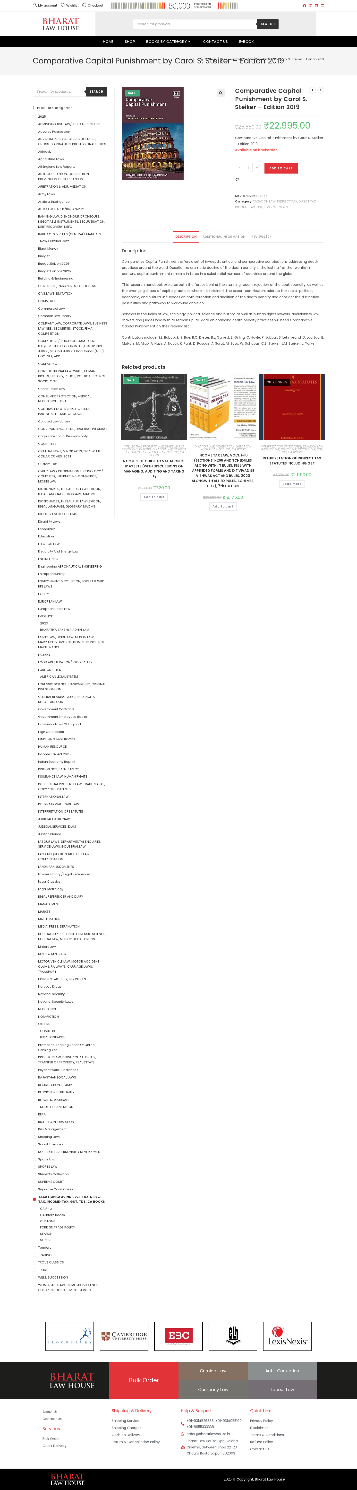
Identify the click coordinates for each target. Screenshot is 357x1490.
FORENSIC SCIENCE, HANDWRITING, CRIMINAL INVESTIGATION (72, 687)
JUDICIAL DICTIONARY (54, 819)
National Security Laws (55, 1001)
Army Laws (46, 194)
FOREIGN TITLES (49, 669)
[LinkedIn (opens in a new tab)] (316, 5)
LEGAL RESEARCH (53, 1037)
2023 (44, 623)
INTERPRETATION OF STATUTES (281, 446)
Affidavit (44, 151)
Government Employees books (62, 716)
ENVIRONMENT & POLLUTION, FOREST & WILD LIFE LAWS (71, 584)
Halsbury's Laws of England (59, 724)
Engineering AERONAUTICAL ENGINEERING (70, 566)
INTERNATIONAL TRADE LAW (58, 804)
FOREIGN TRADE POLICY (57, 1227)
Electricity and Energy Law (58, 551)
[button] (221, 93)
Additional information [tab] (224, 237)
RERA (42, 1114)
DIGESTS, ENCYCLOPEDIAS (57, 514)
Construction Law (51, 388)
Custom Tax (47, 464)
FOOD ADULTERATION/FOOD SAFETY (65, 662)
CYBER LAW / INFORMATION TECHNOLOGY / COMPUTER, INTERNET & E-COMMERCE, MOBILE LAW (70, 476)
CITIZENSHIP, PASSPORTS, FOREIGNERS (67, 286)
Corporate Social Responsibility (63, 436)
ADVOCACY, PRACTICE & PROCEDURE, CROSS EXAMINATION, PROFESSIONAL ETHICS (72, 141)
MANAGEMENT (49, 904)
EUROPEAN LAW (50, 601)
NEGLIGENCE (47, 1009)
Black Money (48, 248)
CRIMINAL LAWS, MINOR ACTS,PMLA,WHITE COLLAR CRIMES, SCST (69, 454)
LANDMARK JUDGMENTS (56, 866)
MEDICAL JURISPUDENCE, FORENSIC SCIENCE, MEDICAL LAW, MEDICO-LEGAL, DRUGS (72, 936)
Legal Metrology (50, 889)
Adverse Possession (54, 131)
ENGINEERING (48, 559)
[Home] (202, 59)
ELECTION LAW (49, 544)
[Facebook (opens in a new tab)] (304, 5)
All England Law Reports (56, 166)
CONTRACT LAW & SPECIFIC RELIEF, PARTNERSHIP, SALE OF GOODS (64, 411)
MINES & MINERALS (52, 954)
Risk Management (52, 1129)
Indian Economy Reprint (56, 761)
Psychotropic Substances (58, 1070)
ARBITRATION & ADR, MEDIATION (62, 186)
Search (268, 24)
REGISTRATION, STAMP (55, 1085)
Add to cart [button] (154, 497)
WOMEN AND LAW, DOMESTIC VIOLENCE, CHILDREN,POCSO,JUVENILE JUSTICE (68, 1287)
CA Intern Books (52, 1215)
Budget (44, 256)
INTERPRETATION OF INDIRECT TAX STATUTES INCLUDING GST (292, 461)
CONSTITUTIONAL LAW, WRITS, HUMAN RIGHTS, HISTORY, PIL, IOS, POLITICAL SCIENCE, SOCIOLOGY (72, 376)
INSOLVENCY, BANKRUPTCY (58, 769)
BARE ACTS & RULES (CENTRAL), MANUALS (69, 234)
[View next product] (320, 90)
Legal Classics (49, 881)
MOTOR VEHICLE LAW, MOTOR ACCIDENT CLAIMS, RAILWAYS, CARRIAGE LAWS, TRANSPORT (68, 966)
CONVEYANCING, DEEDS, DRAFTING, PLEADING (72, 429)
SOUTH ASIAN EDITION (56, 1106)
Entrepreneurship (52, 573)
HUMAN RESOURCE (52, 746)
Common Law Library (54, 316)
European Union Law (54, 608)
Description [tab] (186, 237)
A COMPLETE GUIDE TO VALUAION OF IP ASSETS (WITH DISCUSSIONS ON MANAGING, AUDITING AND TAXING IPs (154, 469)
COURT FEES (47, 443)
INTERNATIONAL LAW (53, 796)
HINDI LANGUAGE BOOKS (56, 739)
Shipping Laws (49, 1136)
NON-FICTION (48, 1016)
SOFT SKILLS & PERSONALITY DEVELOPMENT (70, 1151)
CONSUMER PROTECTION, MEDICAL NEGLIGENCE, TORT (64, 399)
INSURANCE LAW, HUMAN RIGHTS (62, 776)
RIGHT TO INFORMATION (56, 1122)
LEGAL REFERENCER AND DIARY (60, 896)
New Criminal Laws (54, 241)
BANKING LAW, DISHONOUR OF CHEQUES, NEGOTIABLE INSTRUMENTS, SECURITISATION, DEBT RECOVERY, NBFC (71, 221)
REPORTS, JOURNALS (53, 1099)
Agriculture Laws (51, 159)
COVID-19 (47, 1031)
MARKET (44, 911)
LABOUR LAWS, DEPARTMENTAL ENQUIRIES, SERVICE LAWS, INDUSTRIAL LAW (70, 844)
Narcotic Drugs (49, 986)
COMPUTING (47, 363)
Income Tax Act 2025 (54, 754)
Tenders (44, 1247)
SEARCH (46, 1233)
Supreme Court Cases (55, 1189)
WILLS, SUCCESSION (53, 1277)
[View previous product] (312, 90)
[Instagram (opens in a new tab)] (311, 5)
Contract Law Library (54, 421)
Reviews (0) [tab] (261, 237)
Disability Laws (49, 521)
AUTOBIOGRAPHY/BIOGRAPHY (61, 209)
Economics (47, 529)
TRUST (43, 1270)
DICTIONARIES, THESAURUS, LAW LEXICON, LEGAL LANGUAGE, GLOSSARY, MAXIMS (69, 491)
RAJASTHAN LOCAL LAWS (57, 1077)
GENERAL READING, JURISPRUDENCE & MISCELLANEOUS (66, 699)
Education (46, 536)
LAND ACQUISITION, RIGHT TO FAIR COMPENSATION (63, 856)
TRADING (44, 1255)
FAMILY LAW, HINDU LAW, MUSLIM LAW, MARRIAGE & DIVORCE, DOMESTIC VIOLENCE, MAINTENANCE (71, 642)
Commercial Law (51, 308)
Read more (292, 484)
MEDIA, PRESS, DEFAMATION (59, 926)
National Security (51, 994)
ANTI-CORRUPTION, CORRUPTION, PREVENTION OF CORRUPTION (64, 176)
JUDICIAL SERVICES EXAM (57, 826)
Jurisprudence (49, 834)
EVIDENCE (45, 616)
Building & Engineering (55, 278)
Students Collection (53, 1174)
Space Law (46, 1159)
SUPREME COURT (51, 1181)
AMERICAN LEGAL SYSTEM (59, 676)
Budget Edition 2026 (53, 263)
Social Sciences (50, 1144)
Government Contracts (56, 709)
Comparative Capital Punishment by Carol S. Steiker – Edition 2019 (272, 59)
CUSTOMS (48, 1221)
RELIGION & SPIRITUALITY (56, 1092)
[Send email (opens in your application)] (321, 5)
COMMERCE (47, 301)
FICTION (44, 654)
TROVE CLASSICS (51, 1262)
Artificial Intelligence (54, 201)
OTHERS (44, 1024)
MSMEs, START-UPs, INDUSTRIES (62, 979)
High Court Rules (51, 731)
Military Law (47, 946)
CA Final (46, 1208)
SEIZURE (46, 1240)
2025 (42, 116)
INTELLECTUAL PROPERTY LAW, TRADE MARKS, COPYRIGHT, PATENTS (71, 786)
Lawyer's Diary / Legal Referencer (64, 874)
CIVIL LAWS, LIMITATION (55, 293)
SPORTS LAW (48, 1166)
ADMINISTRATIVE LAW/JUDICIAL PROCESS (69, 124)
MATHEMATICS (49, 919)
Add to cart (281, 168)
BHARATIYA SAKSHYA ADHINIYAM (64, 629)
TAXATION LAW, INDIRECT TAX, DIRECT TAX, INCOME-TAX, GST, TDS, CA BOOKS (155, 452)
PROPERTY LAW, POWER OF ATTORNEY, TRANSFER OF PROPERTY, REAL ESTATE (67, 1060)
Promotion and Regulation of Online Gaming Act (66, 1047)
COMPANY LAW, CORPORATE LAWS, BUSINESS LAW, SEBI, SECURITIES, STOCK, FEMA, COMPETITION (72, 328)
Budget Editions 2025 (54, 271)
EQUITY (43, 594)
